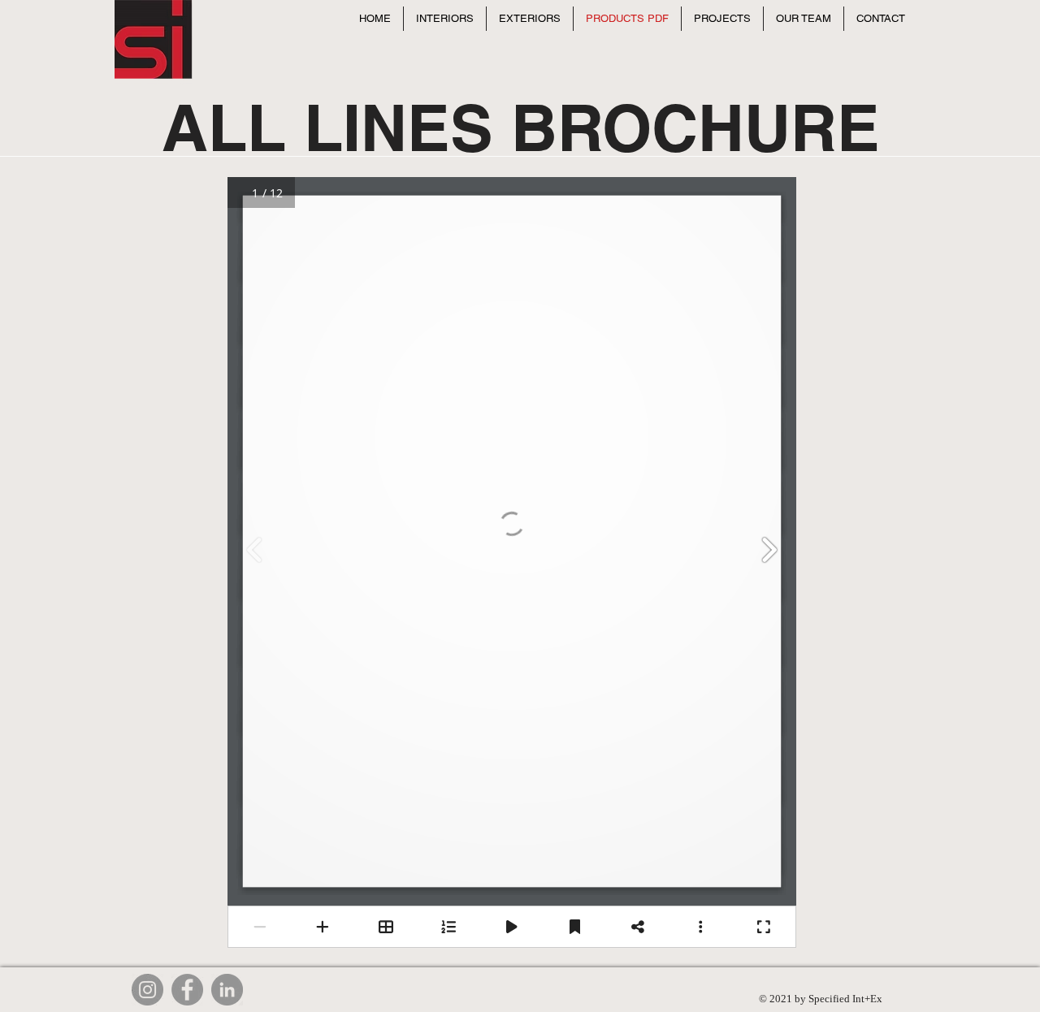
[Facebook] (187, 990)
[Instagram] (147, 990)
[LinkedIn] (227, 990)
